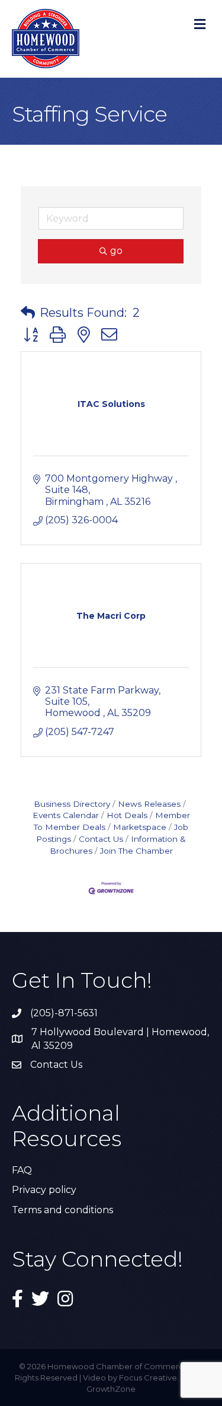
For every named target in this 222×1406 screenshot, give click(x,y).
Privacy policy (44, 1189)
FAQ (22, 1170)
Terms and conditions (62, 1210)
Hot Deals (127, 815)
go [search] (116, 250)
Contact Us (101, 839)
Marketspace (139, 827)
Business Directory (72, 804)
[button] (28, 312)
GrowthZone (111, 1389)
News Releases (149, 804)
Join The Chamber (136, 850)
